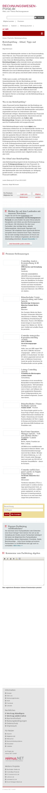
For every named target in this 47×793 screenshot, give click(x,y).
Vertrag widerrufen (16, 716)
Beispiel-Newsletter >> (29, 239)
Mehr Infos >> (18, 546)
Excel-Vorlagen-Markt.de (14, 782)
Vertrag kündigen (15, 713)
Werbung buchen (26, 26)
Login (6, 29)
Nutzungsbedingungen (17, 721)
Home (5, 38)
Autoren (14, 26)
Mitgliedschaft (11, 736)
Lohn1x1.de (10, 777)
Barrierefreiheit (14, 718)
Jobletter (9, 746)
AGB (8, 700)
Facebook (10, 703)
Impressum (12, 726)
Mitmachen (10, 738)
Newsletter (10, 743)
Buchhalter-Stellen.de (13, 769)
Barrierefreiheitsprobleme (14, 741)
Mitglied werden (8, 21)
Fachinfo (11, 38)
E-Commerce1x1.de (13, 774)
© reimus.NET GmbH (9, 789)
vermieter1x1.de (12, 779)
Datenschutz (12, 723)
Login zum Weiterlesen (24, 194)
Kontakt (9, 693)
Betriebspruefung (21, 38)
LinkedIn (9, 705)
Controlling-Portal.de (13, 772)
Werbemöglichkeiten (13, 698)
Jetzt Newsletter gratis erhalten (19, 244)
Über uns (10, 695)
